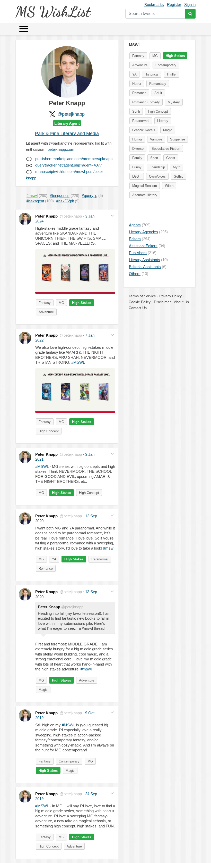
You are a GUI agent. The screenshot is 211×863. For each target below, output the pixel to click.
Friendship (157, 167)
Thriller (171, 74)
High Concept (49, 431)
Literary (162, 121)
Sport (154, 158)
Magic (43, 690)
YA (54, 559)
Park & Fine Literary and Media (67, 133)
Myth (176, 167)
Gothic (178, 176)
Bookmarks (154, 4)
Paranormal (99, 559)
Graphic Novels (143, 130)
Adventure (46, 312)
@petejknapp (71, 114)
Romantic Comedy (146, 102)
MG (61, 303)
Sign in (190, 4)
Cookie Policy (140, 302)
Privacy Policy (170, 296)
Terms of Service (142, 296)
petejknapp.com (61, 149)
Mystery (174, 102)
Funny (137, 167)
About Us (181, 302)
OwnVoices (157, 176)
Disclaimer (162, 302)
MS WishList (52, 11)
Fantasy (45, 303)
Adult (158, 93)
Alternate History (144, 195)
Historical (152, 74)
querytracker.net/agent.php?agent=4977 (68, 165)
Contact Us (138, 308)
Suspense (177, 139)
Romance (46, 568)
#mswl (108, 548)
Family (137, 158)
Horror (136, 84)
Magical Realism (144, 186)
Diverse (138, 149)
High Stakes (81, 303)
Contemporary (69, 761)
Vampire (156, 139)
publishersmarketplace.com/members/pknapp (73, 158)
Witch (169, 186)
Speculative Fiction (166, 149)
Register (174, 4)
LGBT (136, 176)
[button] (112, 216)
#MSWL (78, 362)
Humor (137, 139)
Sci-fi (136, 111)
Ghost (170, 158)
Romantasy (157, 84)
